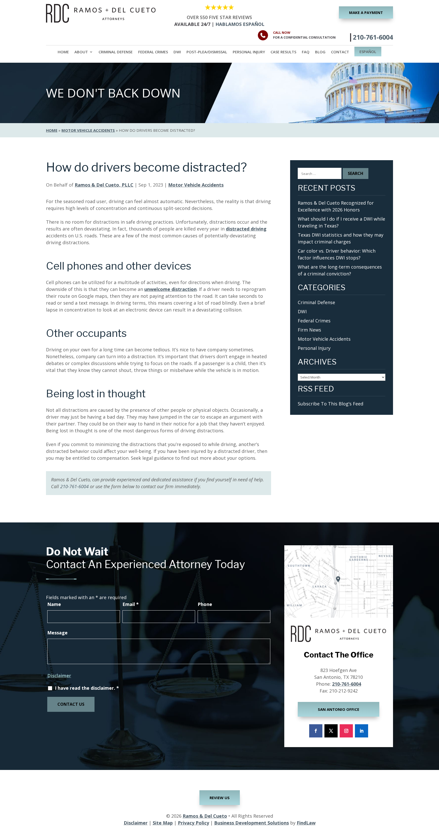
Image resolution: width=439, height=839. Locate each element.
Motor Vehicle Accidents (196, 185)
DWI (177, 52)
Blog (320, 52)
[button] (434, 802)
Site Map (163, 823)
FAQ (305, 52)
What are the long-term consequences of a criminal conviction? (340, 270)
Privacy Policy (193, 823)
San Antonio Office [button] (338, 709)
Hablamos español (239, 24)
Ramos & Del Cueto (205, 816)
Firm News (309, 330)
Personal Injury (249, 52)
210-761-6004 (373, 37)
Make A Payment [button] (366, 12)
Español (367, 52)
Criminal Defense (116, 52)
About (81, 52)
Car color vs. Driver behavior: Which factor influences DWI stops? (336, 254)
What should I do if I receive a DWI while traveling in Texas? (341, 222)
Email (130, 604)
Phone (205, 604)
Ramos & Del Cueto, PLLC (104, 185)
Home (63, 52)
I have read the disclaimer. (87, 687)
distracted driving (246, 229)
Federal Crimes (153, 52)
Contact (340, 52)
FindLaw (306, 823)
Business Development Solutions (251, 823)
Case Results (283, 52)
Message (57, 633)
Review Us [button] (220, 797)
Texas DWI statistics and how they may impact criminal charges (340, 238)
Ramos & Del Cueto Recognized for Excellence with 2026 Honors (336, 206)
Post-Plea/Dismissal (206, 52)
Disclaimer (59, 675)
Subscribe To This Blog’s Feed (330, 404)
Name (54, 604)
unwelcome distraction (170, 289)
